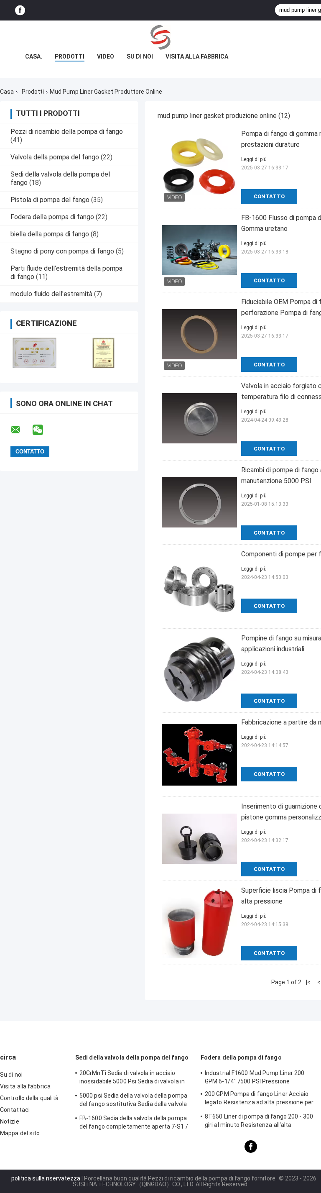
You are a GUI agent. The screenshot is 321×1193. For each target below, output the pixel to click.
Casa (7, 91)
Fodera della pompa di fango (52, 217)
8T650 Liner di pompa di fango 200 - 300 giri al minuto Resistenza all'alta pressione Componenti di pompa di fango (260, 1122)
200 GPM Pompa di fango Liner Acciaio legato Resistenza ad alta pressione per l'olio (259, 1099)
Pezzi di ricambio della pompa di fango (66, 132)
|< (308, 982)
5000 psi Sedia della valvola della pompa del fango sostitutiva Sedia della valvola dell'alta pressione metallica (133, 1101)
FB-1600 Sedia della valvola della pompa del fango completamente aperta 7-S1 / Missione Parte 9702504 (133, 1123)
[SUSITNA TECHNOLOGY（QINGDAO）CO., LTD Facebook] (20, 10)
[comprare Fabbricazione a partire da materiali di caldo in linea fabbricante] (199, 754)
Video (105, 56)
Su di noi (140, 56)
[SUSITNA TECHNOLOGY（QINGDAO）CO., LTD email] (20, 430)
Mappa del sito (20, 1133)
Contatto (269, 196)
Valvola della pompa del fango (54, 157)
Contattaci (15, 1109)
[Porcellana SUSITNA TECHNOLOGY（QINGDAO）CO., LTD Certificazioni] (34, 353)
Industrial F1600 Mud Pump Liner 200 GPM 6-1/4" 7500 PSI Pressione (255, 1077)
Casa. (33, 56)
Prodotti (69, 56)
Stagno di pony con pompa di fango (62, 251)
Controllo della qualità (29, 1098)
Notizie (9, 1121)
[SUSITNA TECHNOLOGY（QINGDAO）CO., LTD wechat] (43, 430)
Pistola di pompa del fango (49, 200)
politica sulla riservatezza (45, 1178)
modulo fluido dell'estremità (51, 294)
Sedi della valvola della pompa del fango (132, 1057)
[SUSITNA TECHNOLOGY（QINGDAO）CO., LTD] (160, 37)
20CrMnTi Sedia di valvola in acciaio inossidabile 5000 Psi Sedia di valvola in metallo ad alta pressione (132, 1078)
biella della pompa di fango (49, 234)
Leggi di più (254, 159)
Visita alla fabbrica (197, 56)
